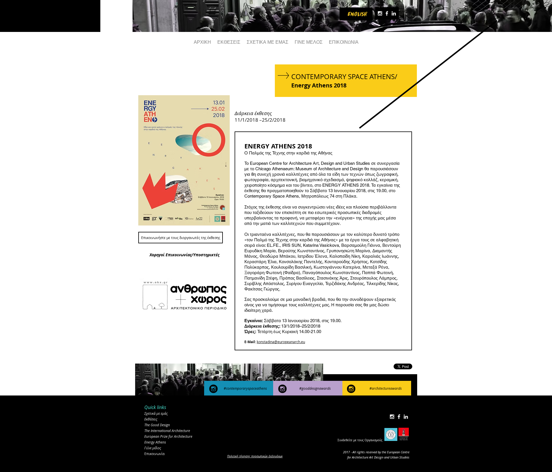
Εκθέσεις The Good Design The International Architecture (167, 425)
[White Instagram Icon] (380, 13)
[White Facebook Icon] (387, 13)
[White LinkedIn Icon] (394, 13)
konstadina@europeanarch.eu (281, 341)
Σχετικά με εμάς (156, 413)
